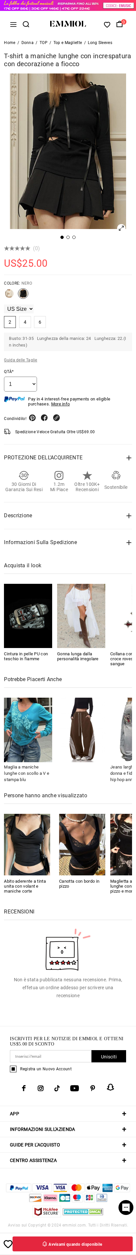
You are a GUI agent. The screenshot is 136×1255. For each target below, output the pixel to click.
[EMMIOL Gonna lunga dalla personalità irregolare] (81, 616)
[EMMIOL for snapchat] (110, 1087)
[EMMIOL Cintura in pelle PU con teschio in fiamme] (28, 616)
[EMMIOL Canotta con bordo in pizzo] (82, 844)
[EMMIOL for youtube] (74, 1088)
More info (60, 403)
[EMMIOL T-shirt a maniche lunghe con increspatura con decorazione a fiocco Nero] (23, 296)
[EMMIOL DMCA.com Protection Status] (83, 1215)
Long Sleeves (100, 42)
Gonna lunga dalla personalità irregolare (78, 656)
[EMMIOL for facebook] (24, 1088)
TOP (44, 42)
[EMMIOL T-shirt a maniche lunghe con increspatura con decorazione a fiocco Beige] (9, 296)
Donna (27, 42)
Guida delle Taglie (20, 360)
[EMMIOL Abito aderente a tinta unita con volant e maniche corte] (27, 844)
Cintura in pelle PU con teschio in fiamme (26, 656)
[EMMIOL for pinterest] (93, 1088)
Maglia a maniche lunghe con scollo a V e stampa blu (26, 773)
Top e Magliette (67, 42)
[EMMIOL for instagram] (41, 1088)
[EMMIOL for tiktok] (56, 1088)
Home (9, 42)
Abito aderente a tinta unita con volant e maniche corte (25, 886)
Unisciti (109, 1056)
